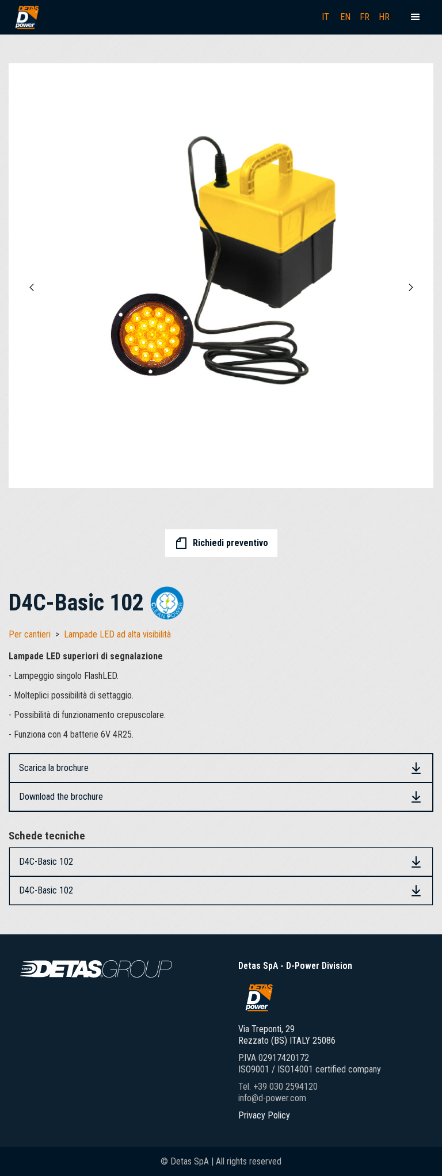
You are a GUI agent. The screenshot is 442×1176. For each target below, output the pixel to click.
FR (364, 17)
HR (384, 17)
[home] (26, 17)
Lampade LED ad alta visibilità (117, 634)
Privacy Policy (264, 1115)
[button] (415, 17)
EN (345, 17)
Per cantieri (30, 634)
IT (325, 17)
